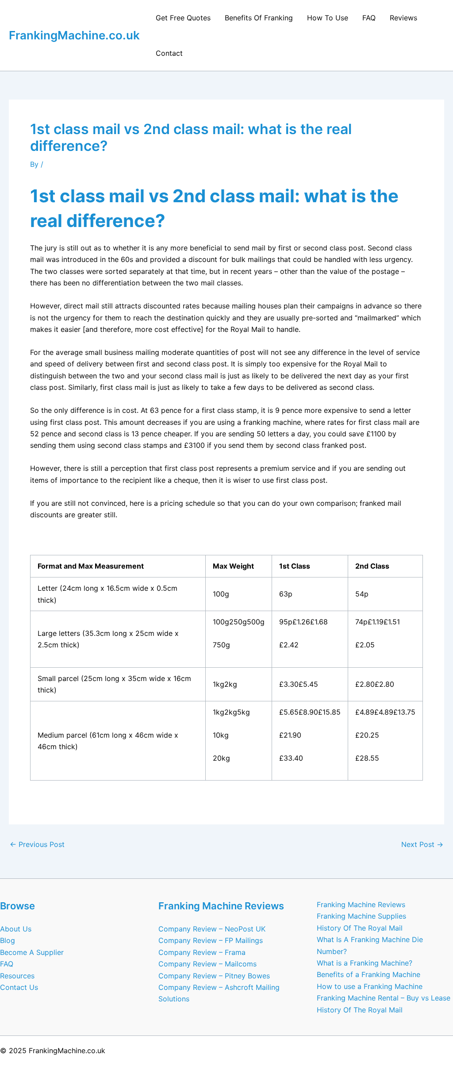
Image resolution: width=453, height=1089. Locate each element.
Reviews (403, 17)
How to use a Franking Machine (369, 986)
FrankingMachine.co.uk (74, 35)
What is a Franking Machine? (364, 962)
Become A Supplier (32, 952)
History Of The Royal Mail (360, 928)
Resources (17, 975)
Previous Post (37, 844)
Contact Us (19, 987)
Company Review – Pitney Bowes (214, 975)
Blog (7, 940)
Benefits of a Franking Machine (368, 974)
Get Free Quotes (183, 17)
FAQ (369, 17)
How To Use (327, 17)
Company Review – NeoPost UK (211, 928)
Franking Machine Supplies (361, 916)
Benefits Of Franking (259, 17)
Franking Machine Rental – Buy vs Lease (383, 997)
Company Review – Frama (202, 952)
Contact (169, 53)
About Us (15, 928)
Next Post (422, 844)
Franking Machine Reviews (361, 904)
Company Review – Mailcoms (207, 963)
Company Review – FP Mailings (210, 940)
